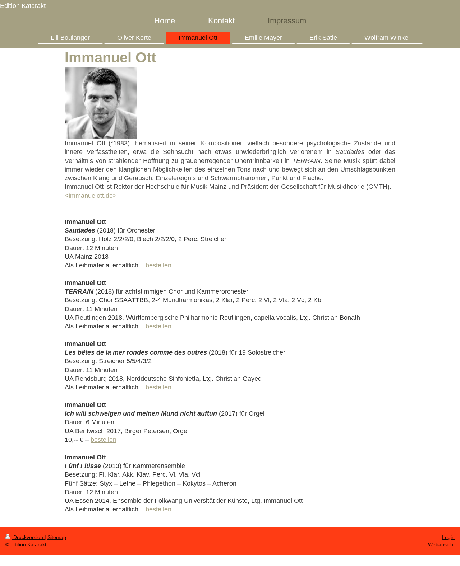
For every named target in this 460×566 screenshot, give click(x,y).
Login (448, 537)
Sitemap (56, 537)
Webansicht (441, 544)
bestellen (158, 265)
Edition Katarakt (23, 5)
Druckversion (28, 537)
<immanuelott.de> (91, 195)
